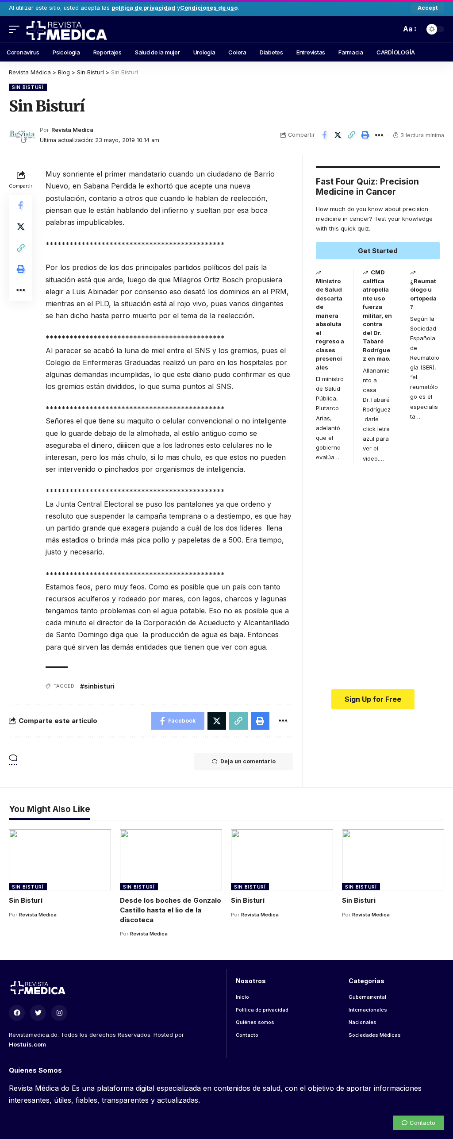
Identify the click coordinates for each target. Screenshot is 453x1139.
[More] (379, 135)
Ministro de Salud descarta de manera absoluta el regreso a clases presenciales (330, 324)
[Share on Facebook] (324, 135)
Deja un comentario (248, 761)
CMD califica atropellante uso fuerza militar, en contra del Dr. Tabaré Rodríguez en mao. (377, 315)
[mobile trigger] (16, 29)
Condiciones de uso (209, 7)
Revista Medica (72, 130)
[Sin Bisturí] (60, 860)
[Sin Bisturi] (393, 860)
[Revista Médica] (66, 29)
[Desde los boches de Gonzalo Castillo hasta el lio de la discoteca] (171, 860)
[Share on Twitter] (338, 135)
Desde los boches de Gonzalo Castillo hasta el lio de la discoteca (170, 910)
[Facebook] (17, 1013)
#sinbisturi (97, 686)
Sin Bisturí (28, 87)
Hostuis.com (27, 1044)
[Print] (365, 135)
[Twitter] (38, 1013)
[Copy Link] (352, 135)
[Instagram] (59, 1013)
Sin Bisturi (359, 900)
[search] (392, 29)
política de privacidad (143, 7)
